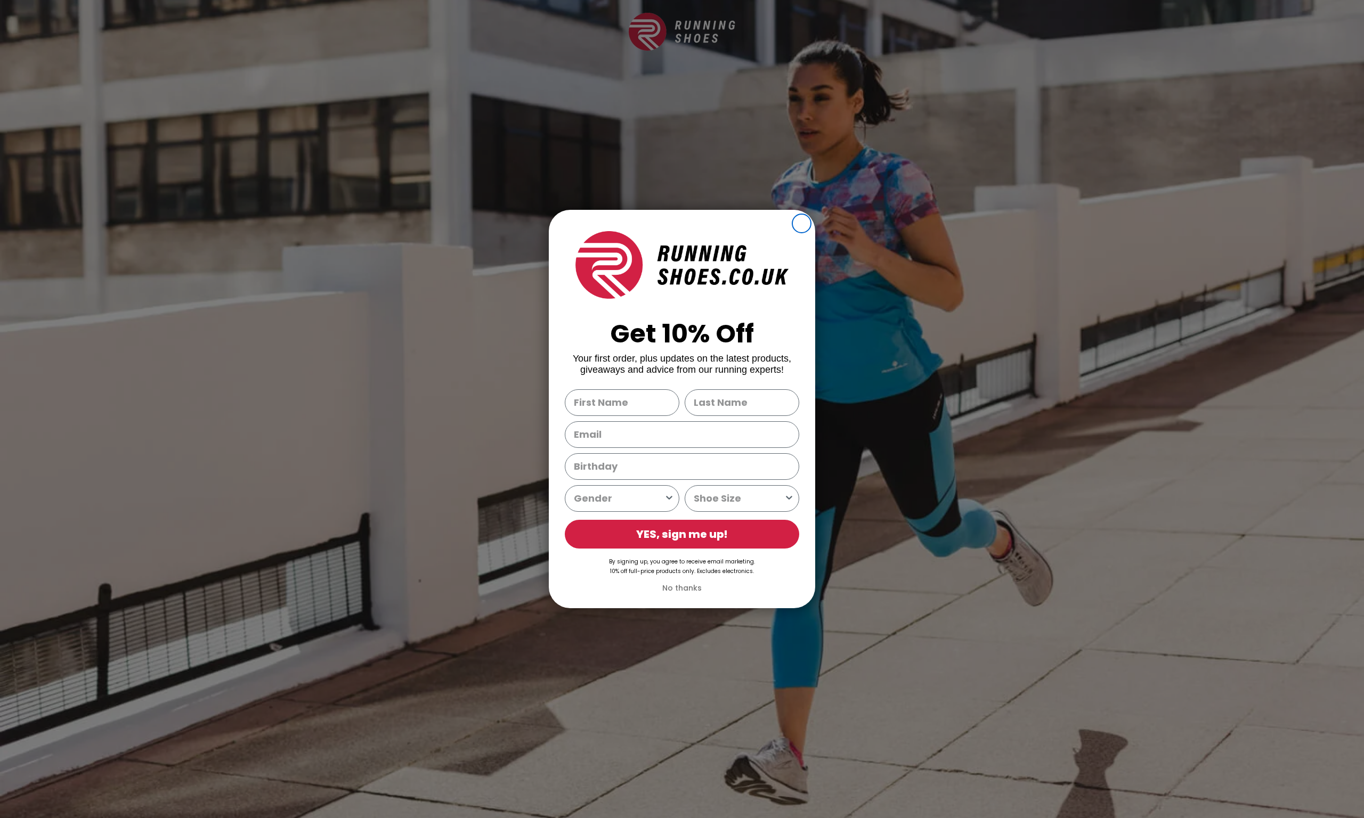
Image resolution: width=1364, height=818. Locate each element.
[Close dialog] (801, 223)
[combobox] (619, 498)
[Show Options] (669, 498)
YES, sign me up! (682, 534)
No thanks (682, 588)
